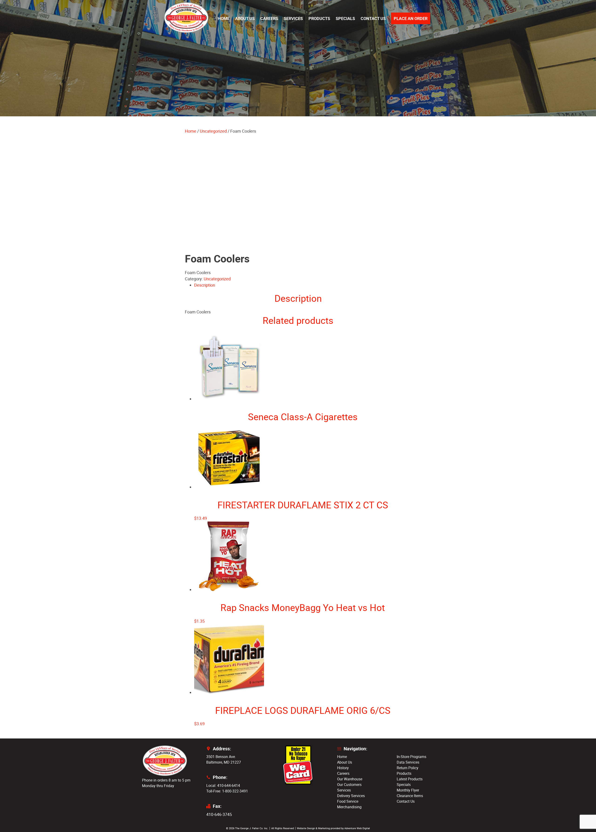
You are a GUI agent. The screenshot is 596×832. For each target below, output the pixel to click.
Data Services (408, 762)
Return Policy (407, 767)
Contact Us (373, 18)
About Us (245, 18)
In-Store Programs (411, 756)
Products (319, 18)
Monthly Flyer (408, 790)
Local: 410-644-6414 (223, 785)
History (343, 767)
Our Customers (349, 784)
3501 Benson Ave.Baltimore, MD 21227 (223, 759)
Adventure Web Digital (357, 828)
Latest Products (410, 779)
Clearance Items (410, 795)
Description (204, 285)
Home (224, 18)
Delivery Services (351, 795)
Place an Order (410, 18)
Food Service (347, 801)
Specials (345, 18)
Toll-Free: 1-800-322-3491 (227, 791)
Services (293, 18)
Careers (269, 18)
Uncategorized (213, 131)
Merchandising (349, 806)
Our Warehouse (349, 779)
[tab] (302, 285)
